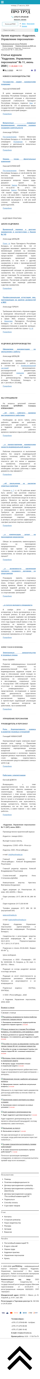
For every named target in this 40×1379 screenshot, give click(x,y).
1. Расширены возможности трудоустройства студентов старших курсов (18, 1023)
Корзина (24, 26)
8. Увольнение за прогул (10, 1131)
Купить (7, 1258)
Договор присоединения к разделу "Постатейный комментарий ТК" (18, 1195)
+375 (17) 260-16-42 (19, 1329)
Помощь (7, 1179)
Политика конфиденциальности (16, 1182)
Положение (18, 141)
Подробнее (7, 114)
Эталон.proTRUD (10, 24)
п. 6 (31, 328)
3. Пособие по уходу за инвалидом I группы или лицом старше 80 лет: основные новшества (19, 1050)
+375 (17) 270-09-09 (19, 1326)
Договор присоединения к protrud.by (18, 1185)
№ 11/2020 (9, 70)
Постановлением (9, 137)
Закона (14, 185)
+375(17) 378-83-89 (20, 17)
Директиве (8, 321)
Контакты (8, 1216)
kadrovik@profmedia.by (17, 919)
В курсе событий (10, 1246)
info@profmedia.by (15, 854)
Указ (31, 103)
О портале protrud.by (12, 1219)
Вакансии (8, 1232)
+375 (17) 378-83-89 (19, 1322)
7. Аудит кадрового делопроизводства (16, 1115)
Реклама (7, 1226)
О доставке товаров (12, 1205)
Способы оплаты (11, 1202)
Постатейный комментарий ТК (16, 1243)
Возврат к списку (7, 1007)
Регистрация (30, 23)
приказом (20, 373)
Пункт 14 (6, 243)
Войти (24, 23)
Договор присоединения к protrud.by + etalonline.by (19, 1189)
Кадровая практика (11, 1252)
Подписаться (9, 1199)
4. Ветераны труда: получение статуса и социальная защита (15, 1064)
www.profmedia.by (10, 915)
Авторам (7, 1229)
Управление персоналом (14, 1255)
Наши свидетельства (12, 1223)
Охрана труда (9, 1249)
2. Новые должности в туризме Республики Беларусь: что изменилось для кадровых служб (19, 1036)
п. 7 (12, 490)
